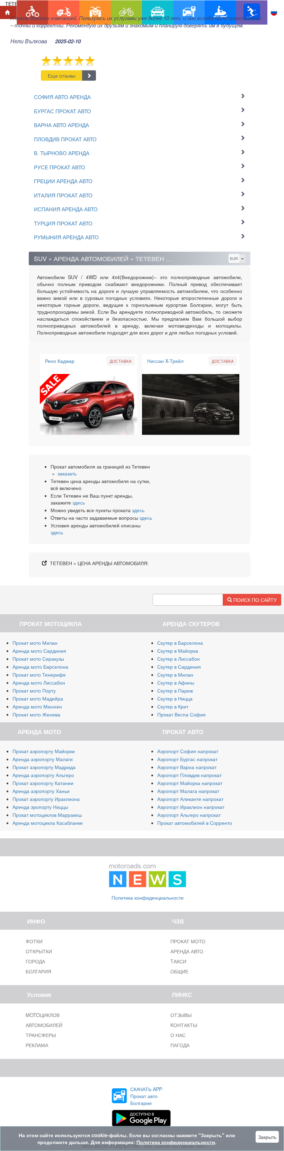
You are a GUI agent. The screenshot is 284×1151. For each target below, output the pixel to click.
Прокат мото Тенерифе (39, 674)
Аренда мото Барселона (40, 666)
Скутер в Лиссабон (178, 658)
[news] (147, 874)
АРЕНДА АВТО (186, 951)
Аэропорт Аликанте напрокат (190, 798)
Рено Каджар (59, 360)
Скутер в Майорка (177, 650)
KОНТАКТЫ (183, 1024)
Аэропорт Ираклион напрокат (190, 806)
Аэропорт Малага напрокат (188, 790)
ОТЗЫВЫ (181, 1014)
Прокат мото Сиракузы (38, 658)
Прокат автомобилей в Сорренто (194, 822)
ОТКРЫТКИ (39, 951)
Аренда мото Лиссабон (38, 682)
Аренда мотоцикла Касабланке (47, 822)
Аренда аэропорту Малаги (42, 759)
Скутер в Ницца (175, 698)
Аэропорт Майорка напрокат (189, 782)
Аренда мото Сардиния (39, 650)
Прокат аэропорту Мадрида (44, 767)
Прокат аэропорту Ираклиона (46, 798)
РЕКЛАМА (37, 1045)
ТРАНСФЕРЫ (41, 1035)
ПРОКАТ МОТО (187, 941)
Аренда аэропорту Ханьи (41, 790)
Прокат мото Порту (34, 690)
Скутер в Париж (175, 690)
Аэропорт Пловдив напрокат (189, 774)
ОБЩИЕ (179, 971)
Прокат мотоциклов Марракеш (47, 814)
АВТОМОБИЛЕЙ (44, 1024)
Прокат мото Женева (36, 714)
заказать (67, 473)
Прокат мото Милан (34, 642)
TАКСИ (178, 961)
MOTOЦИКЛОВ (43, 1014)
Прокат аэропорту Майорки (43, 751)
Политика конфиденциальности (148, 897)
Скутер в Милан (175, 674)
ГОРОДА (35, 961)
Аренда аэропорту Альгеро (43, 774)
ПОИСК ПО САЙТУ (254, 599)
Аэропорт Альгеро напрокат (189, 814)
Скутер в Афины (175, 682)
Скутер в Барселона (180, 642)
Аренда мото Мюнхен (37, 706)
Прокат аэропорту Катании (42, 782)
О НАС (178, 1035)
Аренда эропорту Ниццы (40, 806)
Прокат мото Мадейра (37, 698)
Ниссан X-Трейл (165, 360)
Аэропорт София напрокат (187, 751)
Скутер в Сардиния (179, 666)
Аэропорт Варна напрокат (186, 767)
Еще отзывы (62, 75)
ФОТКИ (34, 941)
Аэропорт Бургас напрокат (187, 759)
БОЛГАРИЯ (38, 971)
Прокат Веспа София (181, 714)
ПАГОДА (179, 1045)
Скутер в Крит (172, 706)
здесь (78, 502)
